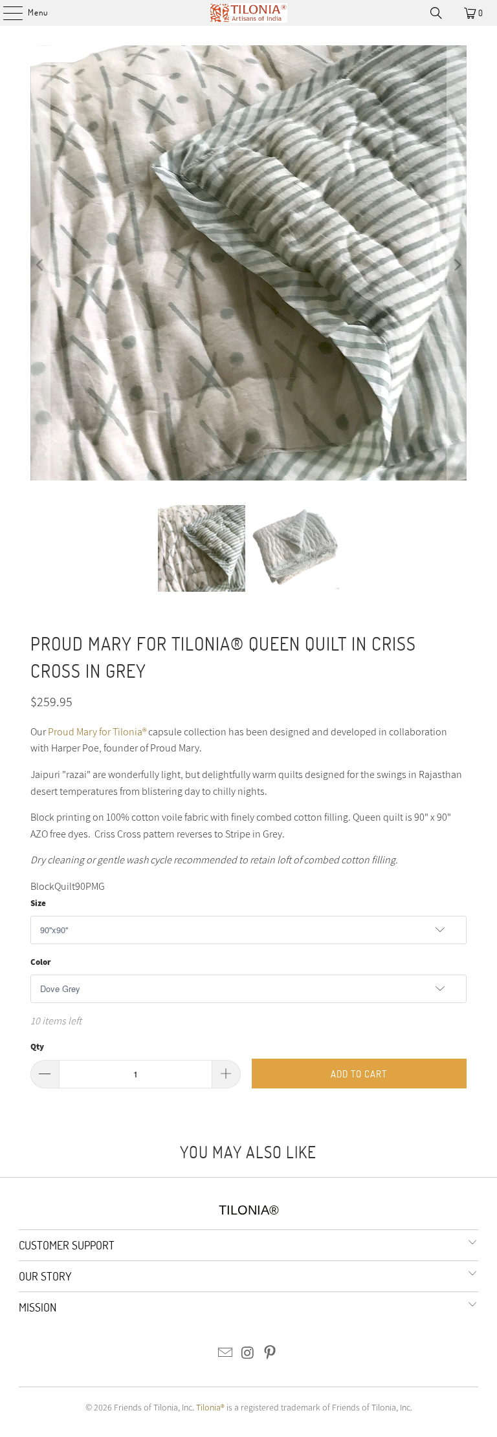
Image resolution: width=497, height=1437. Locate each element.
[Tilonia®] (248, 13)
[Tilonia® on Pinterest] (270, 1354)
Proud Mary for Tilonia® (97, 732)
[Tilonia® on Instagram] (248, 1354)
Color (40, 961)
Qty (37, 1046)
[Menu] (6, 13)
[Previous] (40, 265)
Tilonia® (210, 1407)
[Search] (436, 13)
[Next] (457, 265)
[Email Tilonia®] (225, 1354)
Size (38, 903)
